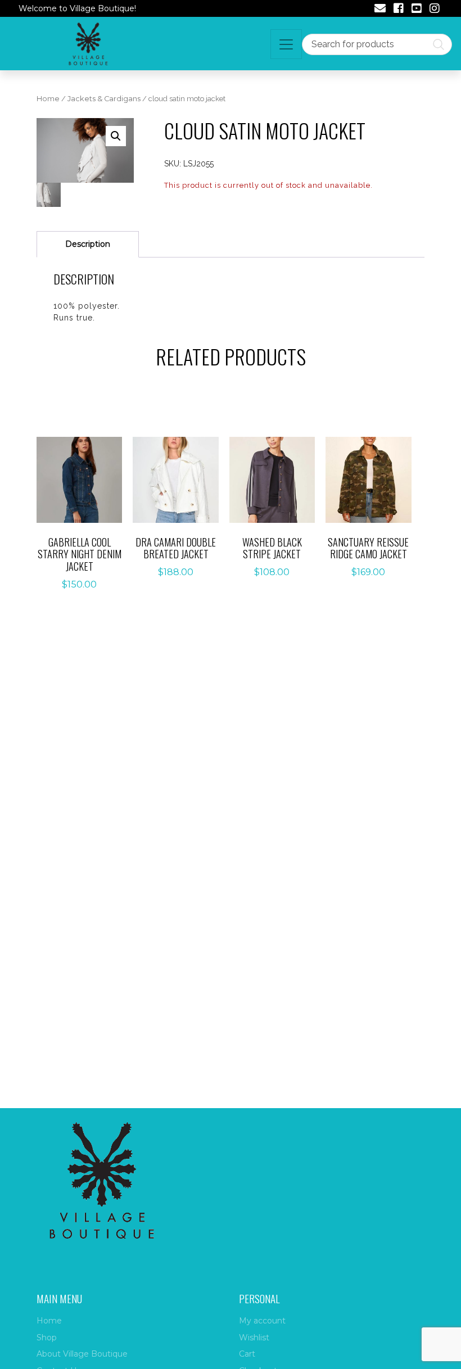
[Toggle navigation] (286, 44)
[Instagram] (434, 9)
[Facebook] (398, 9)
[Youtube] (416, 9)
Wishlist (254, 1337)
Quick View (85, 511)
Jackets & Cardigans (104, 98)
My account (262, 1321)
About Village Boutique (82, 1354)
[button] (116, 136)
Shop (47, 1337)
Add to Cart (85, 483)
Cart (247, 1354)
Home (48, 98)
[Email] (380, 9)
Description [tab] (87, 244)
